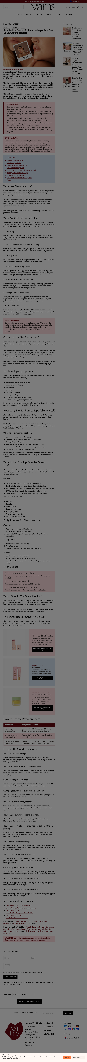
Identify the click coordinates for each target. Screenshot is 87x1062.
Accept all (67, 1057)
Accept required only (78, 1057)
